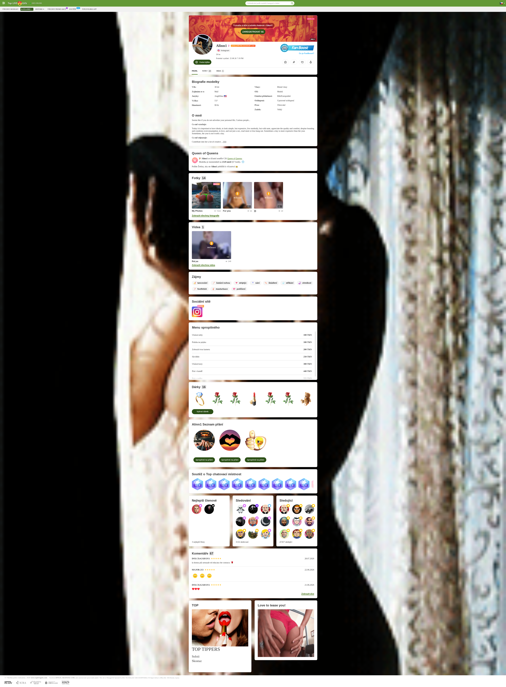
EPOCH (58, 678)
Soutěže (72, 9)
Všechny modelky (10, 9)
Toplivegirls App (89, 9)
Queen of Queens (234, 158)
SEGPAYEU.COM (68, 678)
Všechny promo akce (56, 9)
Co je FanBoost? (306, 53)
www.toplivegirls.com (39, 678)
